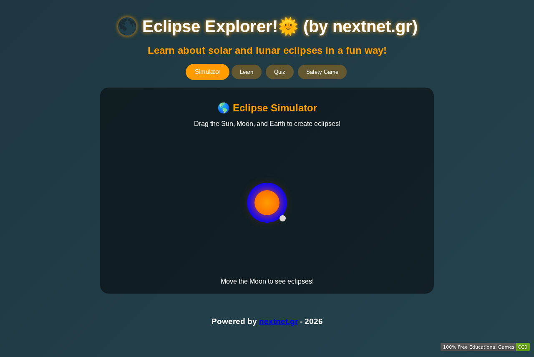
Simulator (207, 71)
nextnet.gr (278, 321)
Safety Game (322, 72)
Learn (246, 72)
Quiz (279, 72)
